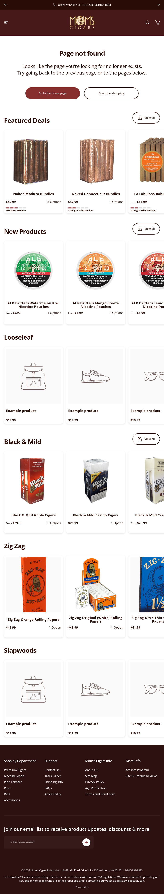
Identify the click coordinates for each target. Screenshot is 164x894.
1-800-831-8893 (134, 870)
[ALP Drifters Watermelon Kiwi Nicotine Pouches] (33, 270)
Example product (21, 410)
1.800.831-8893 (102, 5)
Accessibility (53, 794)
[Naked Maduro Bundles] (33, 159)
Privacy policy (82, 887)
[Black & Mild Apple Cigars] (33, 480)
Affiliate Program (137, 770)
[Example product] (33, 376)
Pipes (7, 788)
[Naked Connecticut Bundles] (95, 159)
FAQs (48, 788)
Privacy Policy (94, 782)
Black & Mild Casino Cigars (96, 515)
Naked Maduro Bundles (33, 194)
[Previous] (5, 5)
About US (91, 770)
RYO (7, 794)
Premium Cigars (15, 770)
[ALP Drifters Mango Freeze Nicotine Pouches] (95, 270)
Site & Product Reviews (141, 776)
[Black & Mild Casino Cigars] (95, 480)
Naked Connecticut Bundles (96, 194)
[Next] (158, 5)
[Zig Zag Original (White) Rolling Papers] (95, 584)
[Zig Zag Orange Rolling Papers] (33, 584)
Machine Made (14, 776)
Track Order (53, 776)
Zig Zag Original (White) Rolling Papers (96, 619)
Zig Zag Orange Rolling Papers (33, 619)
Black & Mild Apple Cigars (33, 515)
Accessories (12, 800)
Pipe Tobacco (13, 782)
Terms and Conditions (100, 794)
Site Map (91, 776)
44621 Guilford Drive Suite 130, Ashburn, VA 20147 (92, 870)
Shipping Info (54, 782)
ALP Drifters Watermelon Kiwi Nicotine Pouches (33, 305)
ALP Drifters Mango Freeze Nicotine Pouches (96, 305)
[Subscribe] (86, 842)
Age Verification (96, 788)
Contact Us (52, 770)
